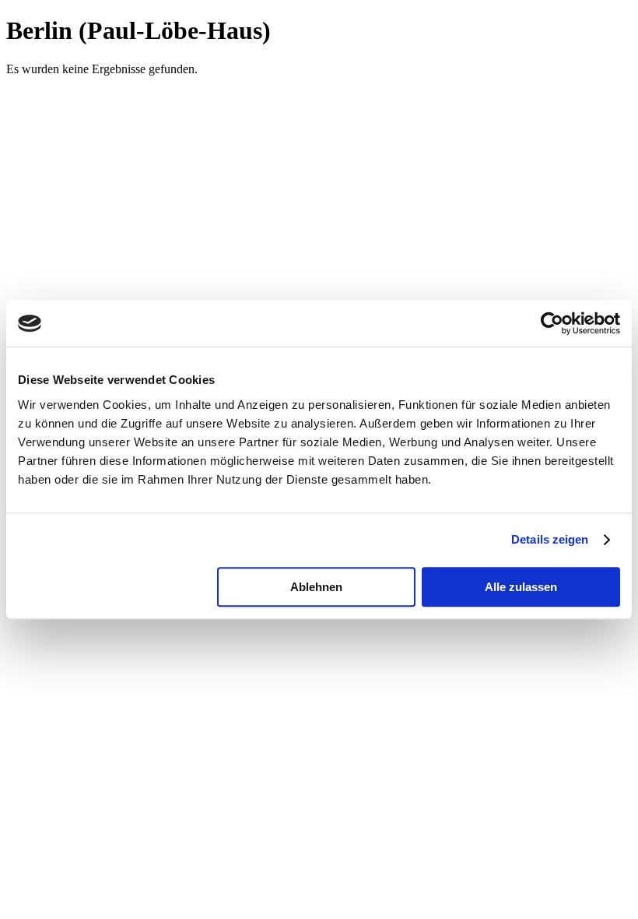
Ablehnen (316, 586)
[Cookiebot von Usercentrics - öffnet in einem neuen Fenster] (552, 323)
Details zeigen (549, 539)
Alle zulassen (521, 586)
